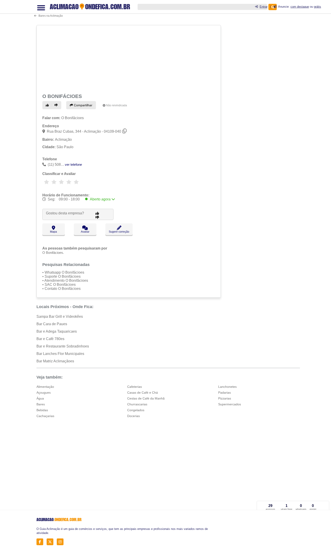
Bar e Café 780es (50, 339)
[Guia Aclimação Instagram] (61, 542)
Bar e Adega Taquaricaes (56, 331)
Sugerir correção (119, 231)
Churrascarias (137, 404)
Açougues (43, 392)
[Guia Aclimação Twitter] (51, 542)
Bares (40, 404)
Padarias (224, 392)
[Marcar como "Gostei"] (48, 105)
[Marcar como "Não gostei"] (56, 105)
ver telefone (73, 164)
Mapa (53, 231)
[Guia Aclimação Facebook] (41, 542)
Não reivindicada (116, 105)
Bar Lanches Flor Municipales (60, 354)
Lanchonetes (227, 386)
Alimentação (45, 386)
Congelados (135, 410)
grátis (317, 6)
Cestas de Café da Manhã (146, 398)
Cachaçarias (45, 416)
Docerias (133, 416)
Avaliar (85, 231)
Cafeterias (134, 386)
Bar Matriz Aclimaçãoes (55, 361)
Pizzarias (224, 398)
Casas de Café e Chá (142, 392)
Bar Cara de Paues (51, 324)
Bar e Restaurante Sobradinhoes (62, 346)
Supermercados (229, 404)
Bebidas (42, 410)
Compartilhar (82, 105)
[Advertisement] (129, 58)
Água (40, 398)
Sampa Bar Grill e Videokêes (59, 316)
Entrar (264, 6)
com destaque (299, 6)
